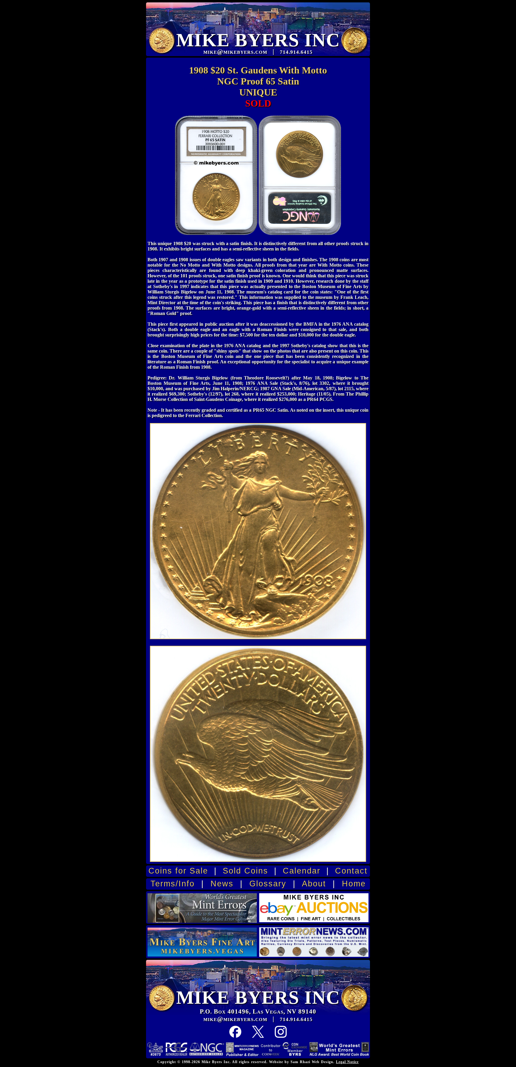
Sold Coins (245, 870)
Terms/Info (172, 883)
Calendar (301, 870)
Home (354, 883)
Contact (351, 870)
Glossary (267, 883)
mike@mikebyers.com (235, 1019)
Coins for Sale (178, 870)
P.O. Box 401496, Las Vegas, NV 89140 (258, 1011)
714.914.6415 (296, 1019)
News (222, 883)
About (314, 883)
